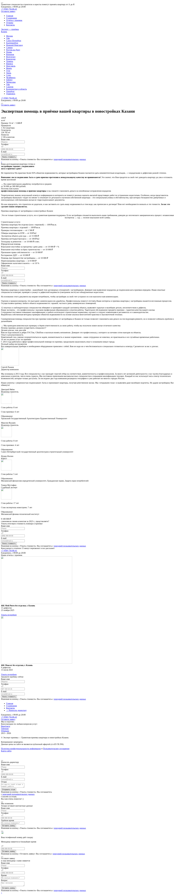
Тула (8, 71)
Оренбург (10, 91)
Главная (9, 16)
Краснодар (11, 59)
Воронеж (10, 54)
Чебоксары (11, 82)
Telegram (5, 728)
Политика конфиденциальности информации (21, 749)
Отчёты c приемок (14, 20)
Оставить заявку (8, 11)
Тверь (8, 73)
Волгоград (10, 57)
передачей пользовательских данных (70, 159)
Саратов (9, 87)
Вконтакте (5, 726)
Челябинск (11, 77)
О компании (11, 18)
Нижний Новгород (14, 45)
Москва (9, 36)
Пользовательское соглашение (56, 749)
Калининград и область (16, 89)
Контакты (10, 25)
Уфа (8, 38)
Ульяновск (10, 94)
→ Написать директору (16, 710)
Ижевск (9, 64)
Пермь (9, 52)
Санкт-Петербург (13, 41)
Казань (4, 32)
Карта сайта (6, 751)
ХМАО (9, 80)
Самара (9, 47)
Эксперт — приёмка (10, 29)
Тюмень (9, 61)
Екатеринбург (12, 43)
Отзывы (9, 23)
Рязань (9, 68)
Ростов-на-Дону (13, 50)
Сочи (8, 75)
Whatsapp (5, 731)
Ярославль (10, 66)
